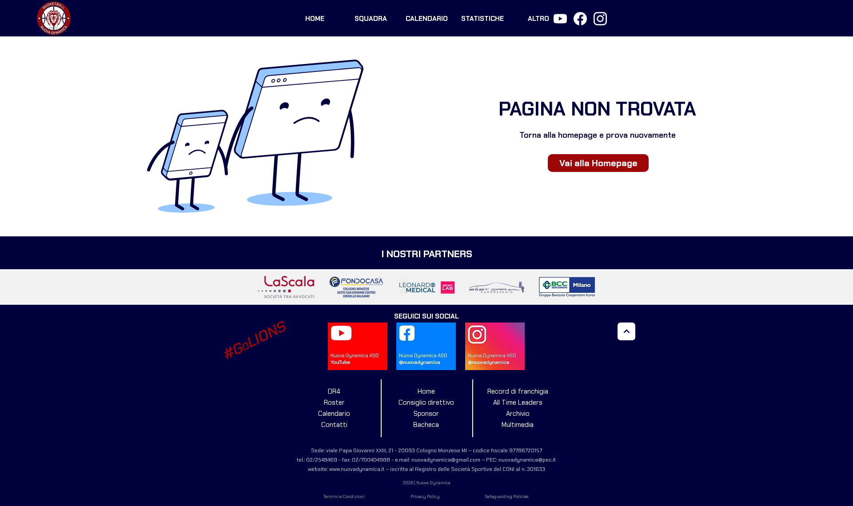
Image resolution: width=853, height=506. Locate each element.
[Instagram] (600, 18)
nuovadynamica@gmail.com (445, 459)
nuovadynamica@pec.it (527, 459)
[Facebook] (580, 18)
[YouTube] (560, 18)
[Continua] (626, 331)
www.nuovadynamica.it (356, 469)
